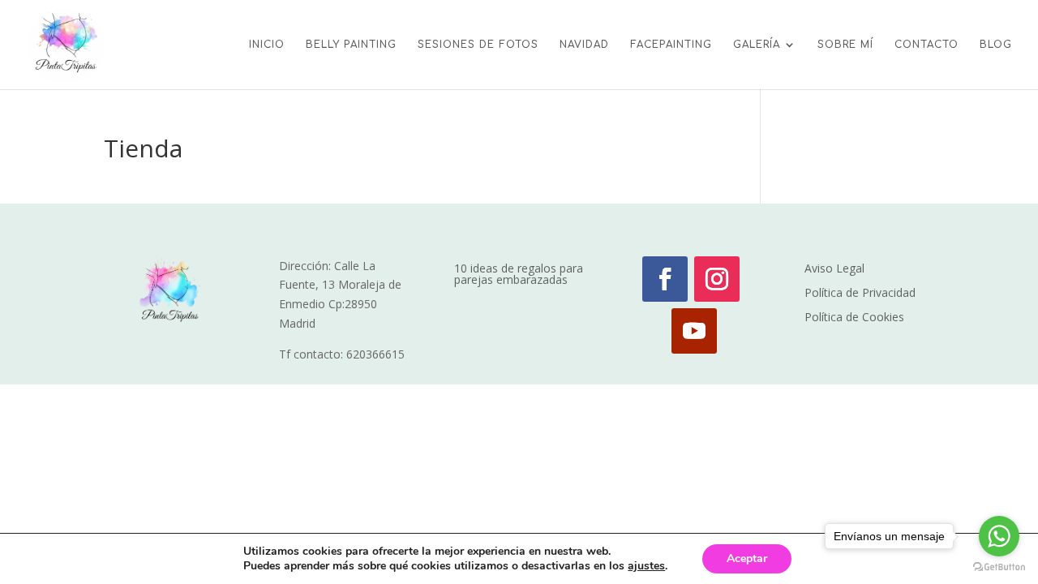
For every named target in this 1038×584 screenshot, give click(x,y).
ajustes (646, 566)
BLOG (996, 44)
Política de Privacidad (860, 293)
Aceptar (747, 558)
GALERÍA (756, 44)
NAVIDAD (584, 44)
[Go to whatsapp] (999, 536)
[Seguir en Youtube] (694, 331)
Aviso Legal (834, 269)
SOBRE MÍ (845, 44)
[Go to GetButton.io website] (999, 567)
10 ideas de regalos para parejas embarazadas (518, 275)
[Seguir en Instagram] (717, 279)
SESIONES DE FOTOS (478, 44)
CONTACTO (926, 44)
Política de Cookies (854, 317)
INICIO (267, 44)
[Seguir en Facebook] (665, 279)
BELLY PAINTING (351, 44)
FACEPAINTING (671, 44)
